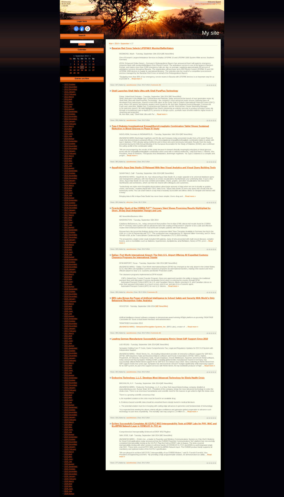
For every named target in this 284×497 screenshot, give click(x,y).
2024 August (69, 434)
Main (197, 4)
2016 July (68, 195)
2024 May (68, 427)
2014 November (70, 146)
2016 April (68, 188)
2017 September (70, 230)
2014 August (69, 139)
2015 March (69, 156)
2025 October (69, 469)
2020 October (69, 321)
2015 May (68, 161)
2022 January (69, 358)
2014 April (68, 129)
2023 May (68, 397)
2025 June (68, 459)
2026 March (69, 481)
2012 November (70, 87)
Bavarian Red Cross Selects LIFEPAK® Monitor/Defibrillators (143, 48)
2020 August (69, 316)
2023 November (70, 412)
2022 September (70, 378)
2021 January (69, 328)
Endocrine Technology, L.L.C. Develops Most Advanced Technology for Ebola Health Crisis (158, 378)
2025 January (69, 447)
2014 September (70, 141)
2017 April (68, 217)
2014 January (69, 121)
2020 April (68, 306)
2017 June (68, 222)
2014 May (68, 131)
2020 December (70, 326)
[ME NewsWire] (161, 306)
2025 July (68, 461)
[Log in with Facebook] (81, 28)
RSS (219, 4)
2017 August (69, 227)
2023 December (70, 415)
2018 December (70, 267)
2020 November (70, 323)
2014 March (69, 126)
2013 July (68, 106)
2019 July (68, 284)
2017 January (69, 210)
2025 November (70, 471)
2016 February (70, 183)
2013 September (70, 111)
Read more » (137, 79)
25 (86, 70)
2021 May (68, 338)
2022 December (70, 385)
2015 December (70, 178)
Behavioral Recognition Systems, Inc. (151, 327)
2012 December (70, 89)
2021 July (68, 343)
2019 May (68, 279)
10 (82, 64)
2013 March (69, 97)
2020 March (69, 304)
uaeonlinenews (131, 85)
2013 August (69, 109)
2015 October (69, 173)
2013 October (69, 114)
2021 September (70, 348)
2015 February (70, 153)
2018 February (70, 242)
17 (82, 67)
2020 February (70, 301)
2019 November (70, 294)
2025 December (70, 474)
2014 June (68, 134)
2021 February (70, 331)
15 (74, 67)
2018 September (70, 259)
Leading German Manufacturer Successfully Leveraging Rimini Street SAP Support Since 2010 (160, 339)
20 (93, 67)
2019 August (69, 286)
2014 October (69, 143)
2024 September (70, 437)
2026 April (68, 484)
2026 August (69, 494)
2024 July (68, 432)
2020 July (68, 314)
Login (214, 4)
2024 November (70, 442)
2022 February (70, 360)
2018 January (69, 240)
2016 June (68, 193)
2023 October (69, 410)
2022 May (68, 368)
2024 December (70, 444)
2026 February (70, 479)
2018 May (68, 249)
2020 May (68, 309)
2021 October (69, 351)
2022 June (68, 370)
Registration (205, 4)
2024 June (68, 429)
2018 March (69, 245)
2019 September (70, 289)
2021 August (69, 346)
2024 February (70, 420)
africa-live (129, 202)
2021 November (70, 353)
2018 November (70, 264)
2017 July (68, 225)
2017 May (68, 220)
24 (82, 70)
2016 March (69, 185)
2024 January (69, 417)
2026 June (68, 489)
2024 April (68, 425)
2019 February (70, 272)
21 (71, 70)
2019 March (69, 274)
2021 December (70, 355)
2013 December (70, 119)
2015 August (69, 168)
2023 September (70, 407)
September (125, 44)
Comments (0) (156, 85)
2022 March (69, 363)
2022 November (70, 383)
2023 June (68, 400)
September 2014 (82, 56)
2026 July (68, 491)
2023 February (70, 390)
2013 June (68, 104)
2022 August (69, 375)
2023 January (69, 388)
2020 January (69, 299)
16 (78, 67)
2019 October (69, 291)
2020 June (68, 311)
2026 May (68, 486)
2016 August (69, 198)
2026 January (69, 476)
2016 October (69, 203)
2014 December (70, 148)
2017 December (70, 237)
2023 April (68, 395)
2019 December (70, 296)
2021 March (69, 333)
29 (74, 73)
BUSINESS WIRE (127, 327)
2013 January (69, 92)
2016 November (70, 205)
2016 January (69, 180)
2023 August (69, 405)
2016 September (70, 200)
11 (86, 64)
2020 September (70, 319)
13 (93, 64)
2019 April (68, 277)
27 (93, 70)
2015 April (68, 158)
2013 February (70, 94)
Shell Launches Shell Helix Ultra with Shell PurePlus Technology (145, 91)
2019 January (69, 269)
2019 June (68, 282)
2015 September (70, 171)
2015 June (68, 163)
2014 (117, 44)
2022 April (68, 365)
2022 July (68, 373)
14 (71, 67)
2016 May (68, 190)
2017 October (69, 232)
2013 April (68, 99)
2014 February (70, 124)
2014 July (68, 136)
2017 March (69, 215)
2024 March (69, 422)
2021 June (68, 341)
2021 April (68, 336)
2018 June (68, 252)
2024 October (69, 439)
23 (78, 70)
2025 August (69, 464)
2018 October (69, 262)
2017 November (70, 235)
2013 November (70, 116)
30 (78, 73)
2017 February (70, 212)
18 (86, 67)
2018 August (69, 257)
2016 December (70, 208)
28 (71, 73)
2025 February (70, 449)
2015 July (68, 166)
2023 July (68, 402)
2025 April (68, 454)
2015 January (69, 151)
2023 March (69, 392)
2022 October (69, 380)
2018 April (68, 247)
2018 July (68, 254)
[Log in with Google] (87, 28)
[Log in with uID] (76, 28)
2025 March (69, 452)
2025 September (70, 466)
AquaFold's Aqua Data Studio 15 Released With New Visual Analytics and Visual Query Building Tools (164, 167)
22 (74, 70)
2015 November (70, 176)
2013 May (68, 102)
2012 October (69, 84)
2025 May (68, 457)
